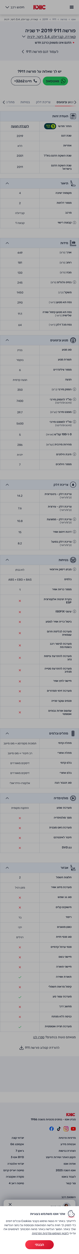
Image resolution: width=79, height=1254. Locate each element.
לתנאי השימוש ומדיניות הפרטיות (50, 1233)
